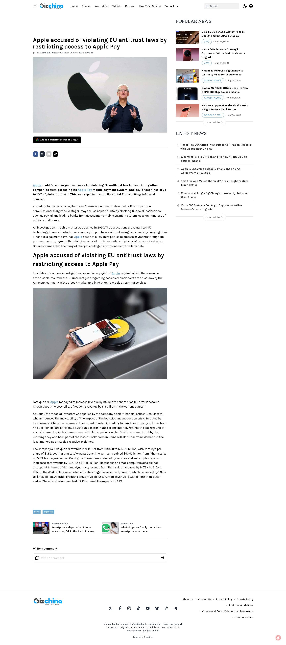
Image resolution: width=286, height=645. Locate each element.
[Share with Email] (48, 154)
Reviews (130, 6)
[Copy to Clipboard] (55, 154)
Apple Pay (85, 190)
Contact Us (171, 6)
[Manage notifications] (278, 637)
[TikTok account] (138, 608)
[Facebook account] (120, 608)
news (36, 512)
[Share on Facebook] (35, 154)
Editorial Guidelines (241, 605)
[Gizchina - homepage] (51, 6)
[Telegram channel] (175, 608)
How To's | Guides (150, 6)
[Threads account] (166, 608)
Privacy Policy (224, 599)
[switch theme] (244, 6)
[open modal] (251, 6)
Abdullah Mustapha (51, 52)
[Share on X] (42, 154)
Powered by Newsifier (143, 637)
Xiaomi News (212, 80)
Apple (37, 185)
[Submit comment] (163, 558)
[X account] (111, 608)
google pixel (213, 115)
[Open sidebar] (35, 6)
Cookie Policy (245, 599)
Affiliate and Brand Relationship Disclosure (227, 611)
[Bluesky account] (157, 608)
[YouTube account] (148, 608)
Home (74, 6)
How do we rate (244, 617)
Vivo (207, 41)
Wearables (101, 6)
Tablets (116, 6)
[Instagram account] (129, 608)
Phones (86, 6)
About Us (188, 599)
